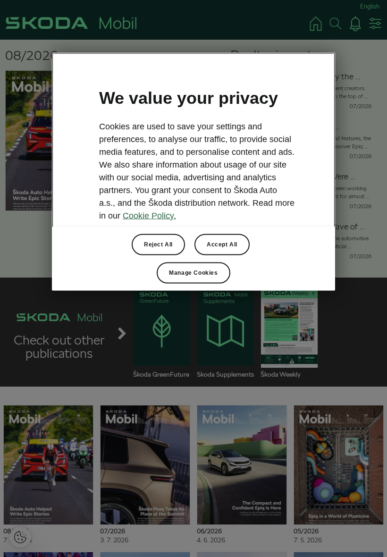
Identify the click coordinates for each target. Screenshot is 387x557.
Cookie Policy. (149, 215)
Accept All (222, 244)
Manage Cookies (193, 272)
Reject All (158, 244)
